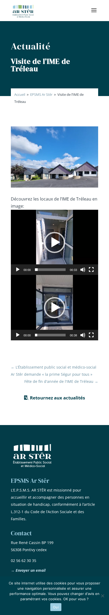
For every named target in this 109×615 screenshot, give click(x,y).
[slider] (50, 269)
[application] (54, 242)
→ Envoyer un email (28, 570)
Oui (56, 607)
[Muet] (82, 269)
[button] (54, 242)
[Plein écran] (91, 269)
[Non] (102, 595)
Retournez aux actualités (57, 398)
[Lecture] (17, 269)
